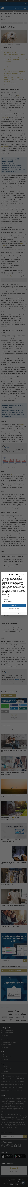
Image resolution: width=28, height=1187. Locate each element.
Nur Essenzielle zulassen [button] (14, 608)
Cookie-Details (7, 613)
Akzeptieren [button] (14, 605)
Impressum (22, 613)
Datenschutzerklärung (15, 613)
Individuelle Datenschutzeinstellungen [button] (14, 610)
